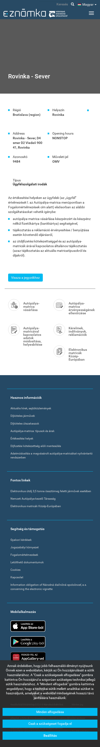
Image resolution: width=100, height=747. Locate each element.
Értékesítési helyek (21, 438)
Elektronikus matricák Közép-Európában (78, 354)
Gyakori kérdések (21, 540)
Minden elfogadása (50, 712)
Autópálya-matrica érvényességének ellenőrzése (80, 308)
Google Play (27, 641)
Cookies (15, 569)
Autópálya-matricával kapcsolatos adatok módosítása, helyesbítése (32, 336)
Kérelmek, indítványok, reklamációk (78, 331)
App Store (27, 626)
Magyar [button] (88, 4)
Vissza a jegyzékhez (25, 277)
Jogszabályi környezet (24, 547)
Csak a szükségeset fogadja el (50, 723)
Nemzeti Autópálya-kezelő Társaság (33, 498)
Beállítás (50, 735)
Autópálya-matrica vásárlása (31, 306)
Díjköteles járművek (22, 415)
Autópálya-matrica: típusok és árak (32, 431)
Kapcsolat (16, 577)
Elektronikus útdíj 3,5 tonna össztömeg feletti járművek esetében (50, 491)
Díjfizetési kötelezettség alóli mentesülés (35, 446)
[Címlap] (35, 13)
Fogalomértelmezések (24, 555)
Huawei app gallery (27, 657)
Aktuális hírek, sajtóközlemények (30, 408)
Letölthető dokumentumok (27, 562)
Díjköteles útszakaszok (24, 423)
